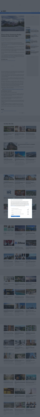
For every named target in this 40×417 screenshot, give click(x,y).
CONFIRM (15, 216)
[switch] (28, 209)
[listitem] (20, 208)
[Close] (30, 200)
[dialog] (20, 208)
